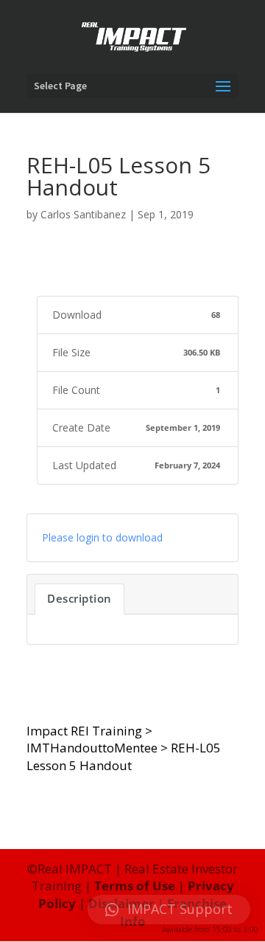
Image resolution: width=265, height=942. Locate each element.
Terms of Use (134, 885)
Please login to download (102, 537)
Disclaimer (121, 903)
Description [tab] (79, 598)
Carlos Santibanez (83, 214)
